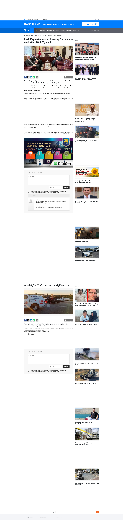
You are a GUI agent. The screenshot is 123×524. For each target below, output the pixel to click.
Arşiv (41, 19)
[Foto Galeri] (98, 19)
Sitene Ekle (45, 19)
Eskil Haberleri (43, 517)
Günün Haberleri (35, 19)
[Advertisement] (38, 9)
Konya (55, 24)
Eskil (44, 24)
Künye (57, 512)
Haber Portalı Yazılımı (30, 522)
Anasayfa (28, 35)
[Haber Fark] (32, 24)
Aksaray (49, 24)
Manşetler (29, 19)
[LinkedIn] (31, 77)
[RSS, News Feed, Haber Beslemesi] (97, 512)
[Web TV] (95, 19)
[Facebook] (25, 77)
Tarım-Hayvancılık (63, 24)
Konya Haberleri (58, 517)
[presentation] (28, 30)
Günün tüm (94, 30)
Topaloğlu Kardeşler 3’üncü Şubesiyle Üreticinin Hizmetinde (53, 30)
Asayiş (72, 24)
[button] (65, 77)
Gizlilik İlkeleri (68, 512)
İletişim (62, 512)
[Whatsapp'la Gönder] (34, 77)
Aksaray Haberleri (29, 517)
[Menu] (84, 24)
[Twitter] (28, 77)
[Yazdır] (37, 77)
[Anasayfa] (24, 19)
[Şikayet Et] (67, 209)
